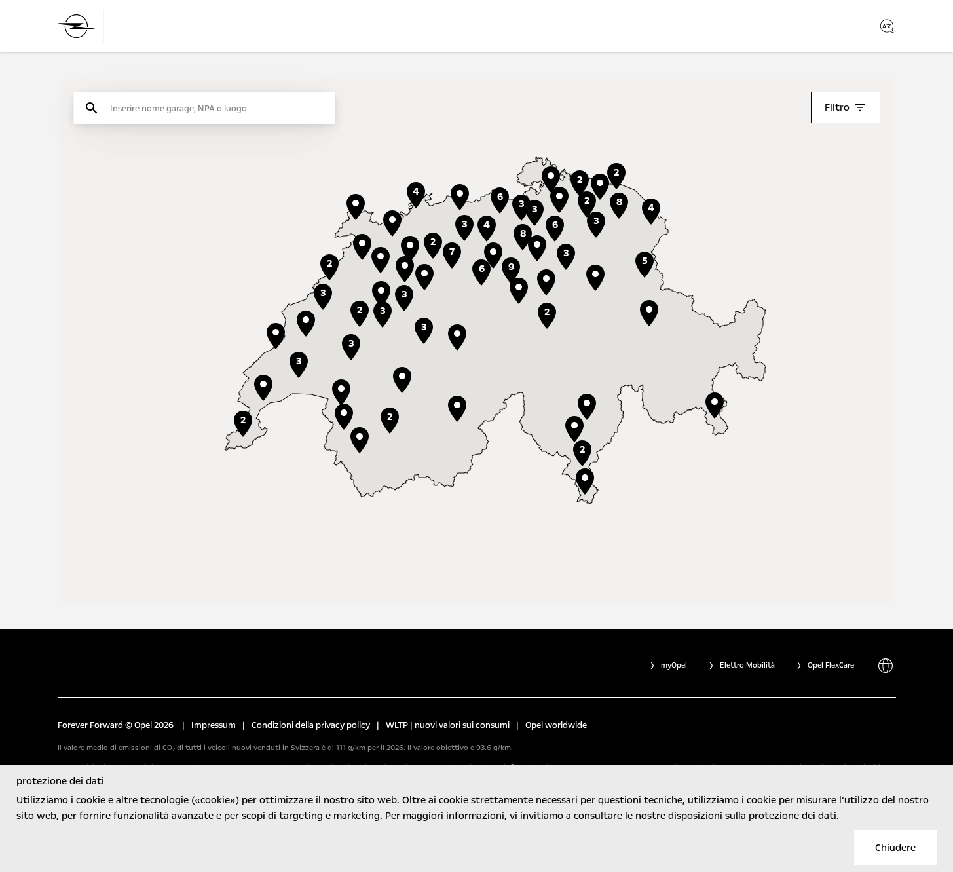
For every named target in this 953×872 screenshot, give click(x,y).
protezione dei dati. (794, 815)
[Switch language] (887, 26)
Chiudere (895, 847)
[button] (546, 282)
